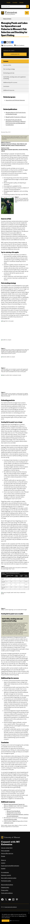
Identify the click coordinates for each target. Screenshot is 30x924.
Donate (21, 2)
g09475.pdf (15, 54)
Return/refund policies (7, 884)
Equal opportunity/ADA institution (10, 865)
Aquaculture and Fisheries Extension (15, 100)
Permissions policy (6, 881)
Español (3, 868)
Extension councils (6, 875)
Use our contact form (6, 848)
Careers (3, 863)
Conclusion (6, 86)
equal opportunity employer (11, 907)
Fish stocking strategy (9, 69)
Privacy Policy (22, 916)
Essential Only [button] (5, 920)
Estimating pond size (8, 73)
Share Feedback (20, 45)
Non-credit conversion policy (8, 878)
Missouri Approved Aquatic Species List (14, 804)
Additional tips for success (10, 82)
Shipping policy (5, 887)
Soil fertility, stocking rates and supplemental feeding (14, 77)
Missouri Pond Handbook (13, 811)
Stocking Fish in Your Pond (14, 813)
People (8, 2)
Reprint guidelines (8, 45)
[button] (15, 921)
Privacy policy (4, 890)
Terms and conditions (7, 893)
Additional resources (8, 90)
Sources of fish (7, 65)
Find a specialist (5, 850)
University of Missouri (12, 837)
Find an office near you (7, 853)
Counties (15, 2)
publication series (8, 823)
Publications (7, 19)
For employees (5, 872)
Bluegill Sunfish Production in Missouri (16, 117)
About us (3, 860)
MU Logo (2, 837)
